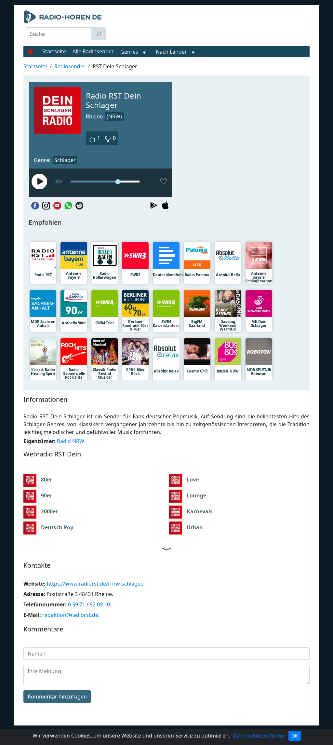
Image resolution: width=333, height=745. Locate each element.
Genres (129, 51)
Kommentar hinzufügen (57, 696)
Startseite (54, 51)
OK (294, 736)
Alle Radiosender (93, 51)
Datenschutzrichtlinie (259, 735)
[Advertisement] (210, 26)
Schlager (65, 160)
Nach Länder (171, 51)
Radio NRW (70, 441)
